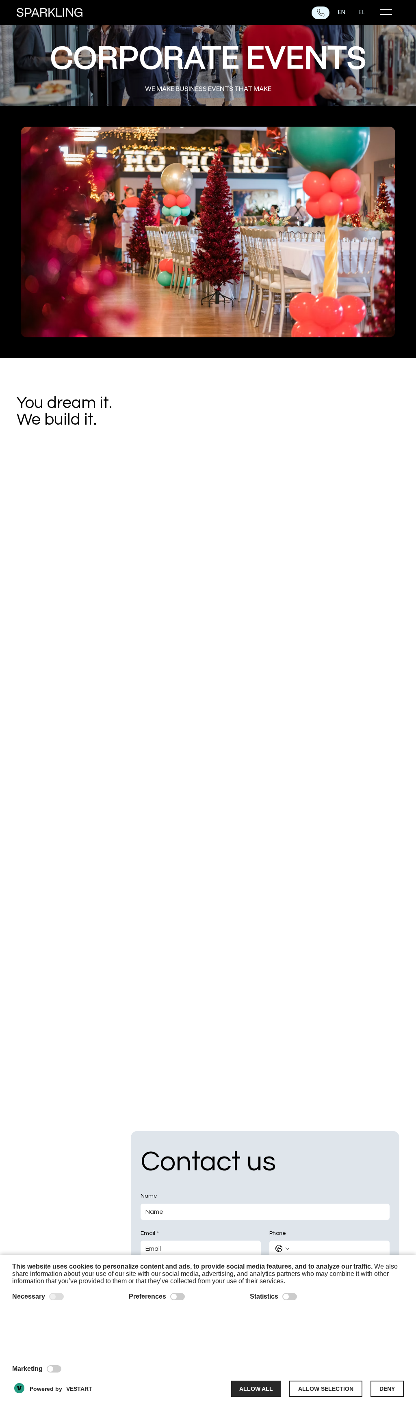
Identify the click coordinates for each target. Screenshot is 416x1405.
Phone (277, 1233)
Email (150, 1233)
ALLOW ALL (256, 1389)
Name (149, 1196)
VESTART (79, 1389)
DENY (387, 1389)
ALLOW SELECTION (325, 1389)
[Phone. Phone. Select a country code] (282, 1249)
